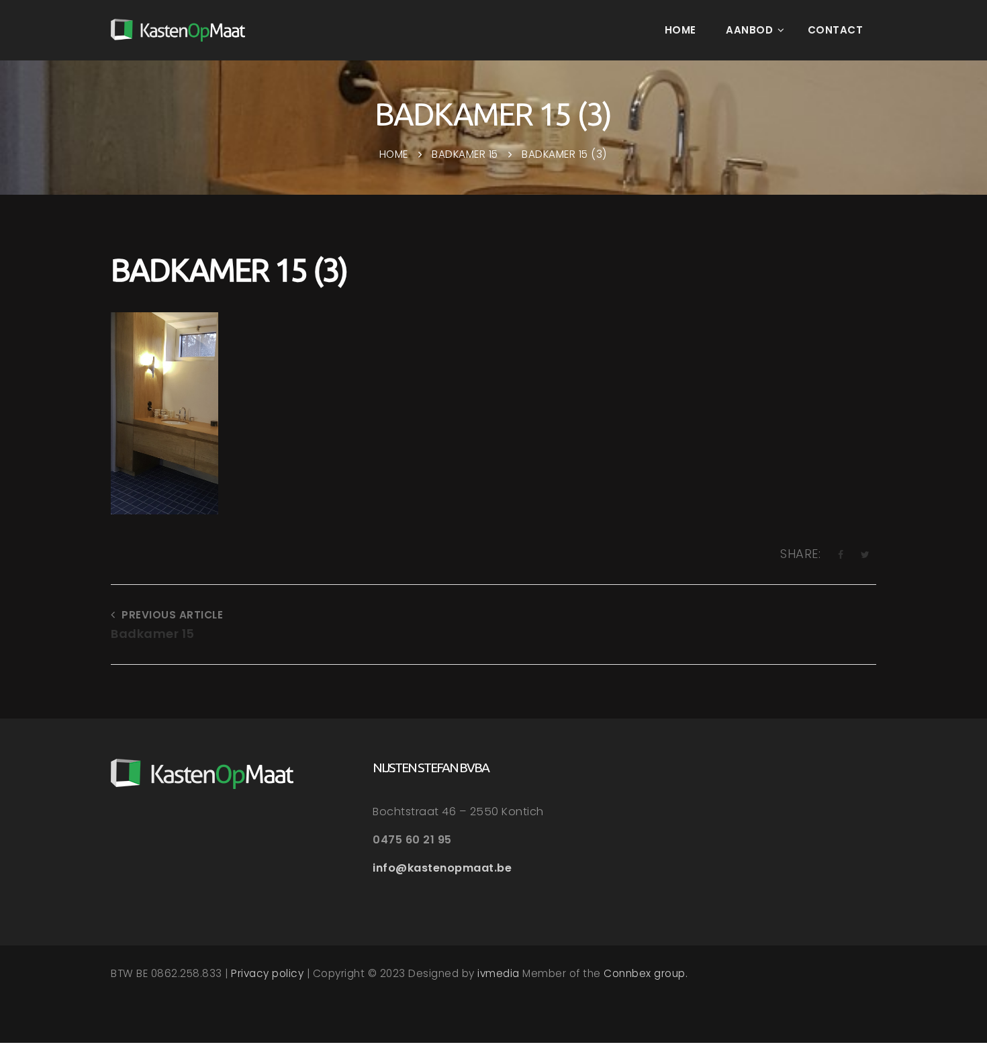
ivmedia (498, 973)
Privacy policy (267, 973)
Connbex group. (646, 973)
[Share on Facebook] (841, 554)
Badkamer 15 (153, 633)
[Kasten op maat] (178, 30)
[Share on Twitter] (865, 554)
